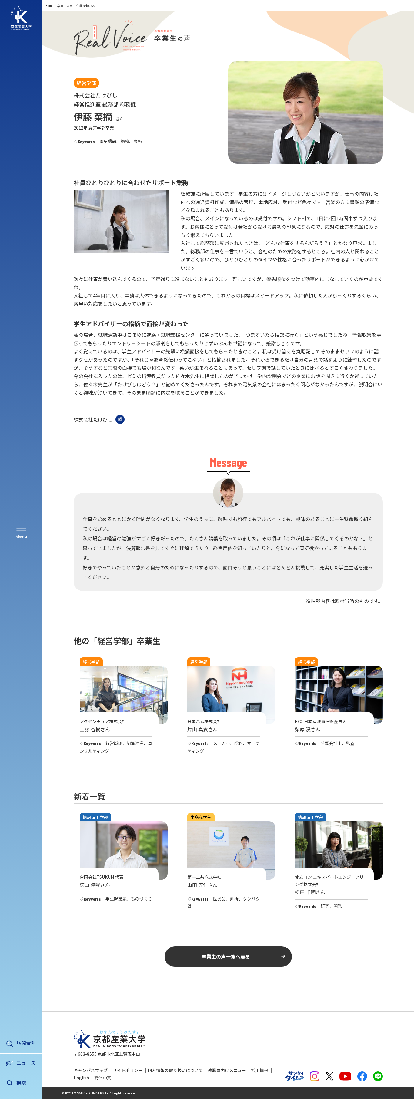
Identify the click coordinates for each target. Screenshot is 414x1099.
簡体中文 (102, 1077)
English (81, 1077)
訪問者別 (26, 1043)
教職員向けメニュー (227, 1070)
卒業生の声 (64, 5)
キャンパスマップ (91, 1070)
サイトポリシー (127, 1070)
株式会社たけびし (93, 419)
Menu (21, 536)
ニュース (25, 1062)
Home (49, 5)
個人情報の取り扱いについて (175, 1070)
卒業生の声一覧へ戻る (226, 956)
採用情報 (259, 1070)
